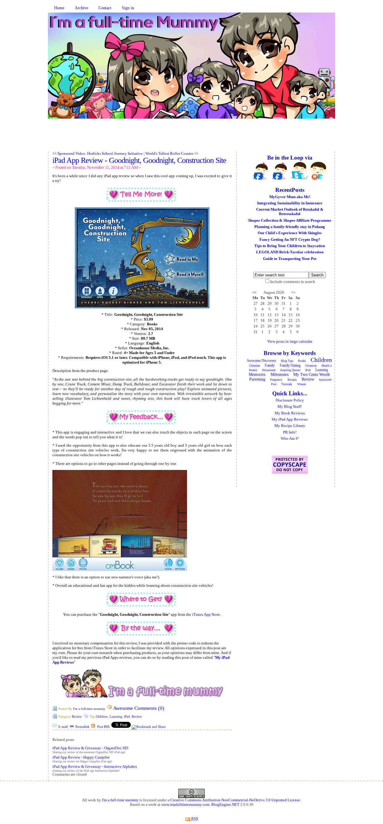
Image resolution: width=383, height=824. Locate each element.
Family (270, 365)
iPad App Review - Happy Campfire (81, 757)
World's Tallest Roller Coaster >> (171, 153)
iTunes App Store (206, 614)
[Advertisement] (191, 138)
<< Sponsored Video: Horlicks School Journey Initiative (97, 153)
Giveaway (311, 365)
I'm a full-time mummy (89, 708)
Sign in (128, 8)
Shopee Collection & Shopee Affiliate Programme (289, 220)
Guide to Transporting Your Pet (289, 259)
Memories (257, 374)
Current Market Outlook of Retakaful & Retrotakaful (289, 211)
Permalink (82, 726)
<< (254, 292)
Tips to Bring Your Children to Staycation (289, 246)
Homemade (269, 370)
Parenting (257, 379)
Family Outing (290, 365)
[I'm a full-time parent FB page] (280, 171)
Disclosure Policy (290, 400)
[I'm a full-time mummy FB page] (261, 171)
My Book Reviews (290, 413)
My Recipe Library (289, 426)
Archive (81, 8)
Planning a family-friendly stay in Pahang (289, 227)
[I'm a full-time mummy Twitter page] (299, 171)
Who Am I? (290, 438)
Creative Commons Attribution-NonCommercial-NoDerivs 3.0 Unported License (235, 800)
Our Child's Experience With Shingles (290, 233)
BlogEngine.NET (225, 804)
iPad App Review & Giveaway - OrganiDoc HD (90, 748)
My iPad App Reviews (290, 419)
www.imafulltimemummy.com (185, 804)
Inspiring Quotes (290, 370)
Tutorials (286, 384)
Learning (116, 716)
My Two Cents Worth (311, 374)
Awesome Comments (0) (138, 708)
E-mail (63, 726)
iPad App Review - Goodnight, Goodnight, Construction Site (139, 160)
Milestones (279, 374)
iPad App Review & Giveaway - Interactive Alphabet (94, 767)
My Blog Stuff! (289, 407)
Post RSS (103, 726)
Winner (301, 384)
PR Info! (290, 432)
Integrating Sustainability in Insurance (289, 203)
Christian (254, 365)
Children (102, 716)
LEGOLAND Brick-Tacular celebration (289, 252)
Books (302, 360)
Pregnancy (276, 379)
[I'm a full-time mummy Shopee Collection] (318, 171)
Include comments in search (292, 282)
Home (59, 8)
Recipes (292, 379)
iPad (127, 716)
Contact (104, 8)
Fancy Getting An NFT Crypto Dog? (289, 240)
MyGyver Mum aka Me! (289, 197)
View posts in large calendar (289, 341)
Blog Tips (287, 360)
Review (77, 716)
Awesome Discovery (261, 361)
